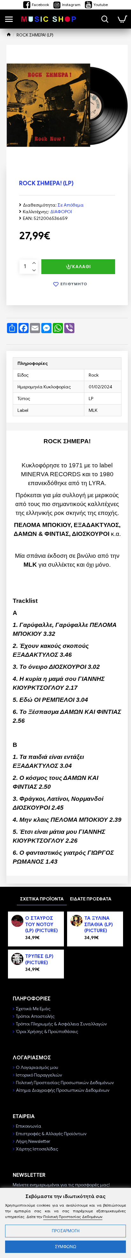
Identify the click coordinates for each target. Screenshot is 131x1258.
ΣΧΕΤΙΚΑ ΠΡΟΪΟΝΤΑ (42, 899)
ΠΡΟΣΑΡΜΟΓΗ (65, 1231)
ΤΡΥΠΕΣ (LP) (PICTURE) (39, 959)
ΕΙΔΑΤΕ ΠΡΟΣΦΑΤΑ (90, 899)
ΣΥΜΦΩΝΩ (65, 1246)
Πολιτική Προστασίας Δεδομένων (72, 1216)
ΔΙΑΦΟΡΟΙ (61, 211)
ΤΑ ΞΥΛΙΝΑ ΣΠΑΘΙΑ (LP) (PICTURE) (98, 924)
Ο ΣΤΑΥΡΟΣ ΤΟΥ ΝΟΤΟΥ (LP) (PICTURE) (41, 924)
